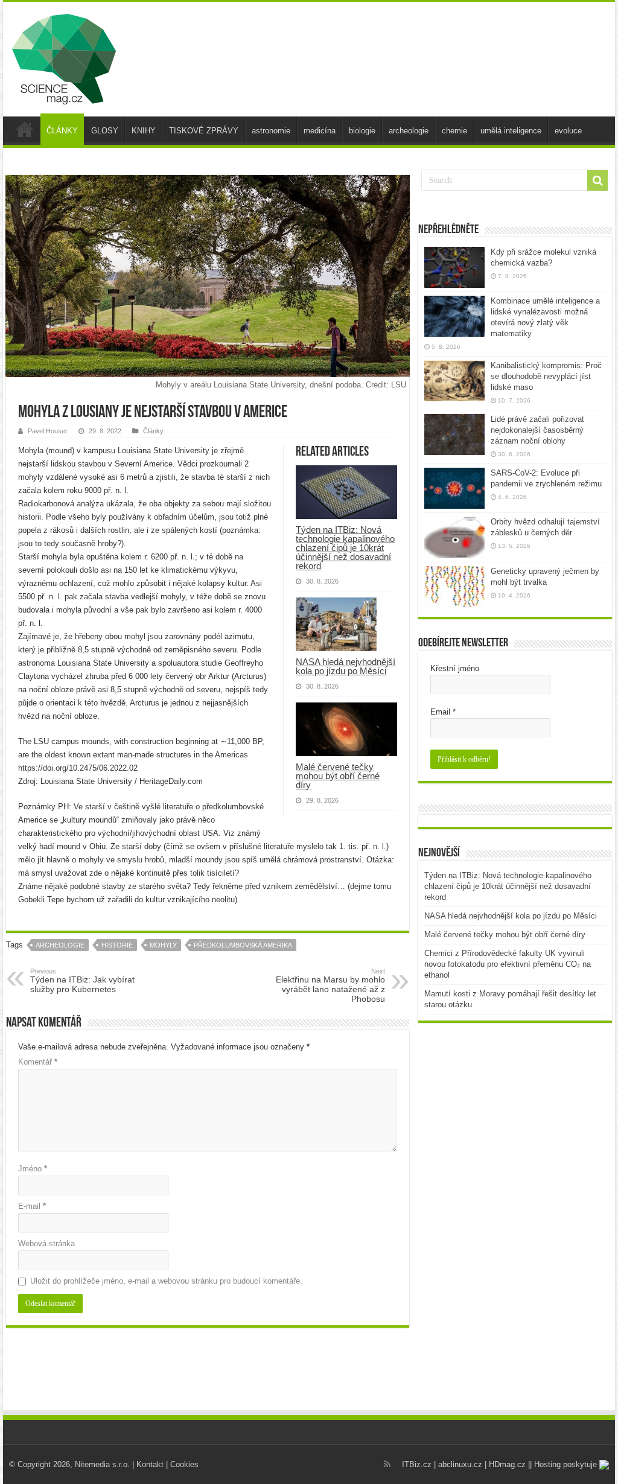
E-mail (32, 1206)
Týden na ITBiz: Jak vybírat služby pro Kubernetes (82, 980)
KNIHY (144, 130)
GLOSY (104, 130)
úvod (24, 129)
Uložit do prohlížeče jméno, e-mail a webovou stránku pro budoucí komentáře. (166, 1280)
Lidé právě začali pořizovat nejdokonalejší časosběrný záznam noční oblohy (537, 430)
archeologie (408, 130)
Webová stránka (46, 1243)
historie (117, 945)
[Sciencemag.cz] (64, 56)
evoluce (568, 130)
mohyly (163, 945)
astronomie (271, 130)
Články (153, 431)
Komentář (37, 1061)
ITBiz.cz (417, 1464)
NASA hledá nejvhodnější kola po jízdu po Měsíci (345, 666)
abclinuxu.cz (460, 1464)
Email (443, 711)
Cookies (184, 1464)
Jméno (32, 1168)
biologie (362, 130)
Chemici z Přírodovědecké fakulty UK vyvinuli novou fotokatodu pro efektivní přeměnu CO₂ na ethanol (507, 964)
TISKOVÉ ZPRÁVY (203, 130)
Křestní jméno (454, 668)
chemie (454, 130)
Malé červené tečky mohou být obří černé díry (338, 776)
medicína (320, 130)
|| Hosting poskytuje (563, 1464)
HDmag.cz (507, 1464)
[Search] (597, 180)
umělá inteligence (510, 130)
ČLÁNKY (62, 130)
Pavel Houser (48, 431)
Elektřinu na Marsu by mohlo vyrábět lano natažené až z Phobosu (330, 985)
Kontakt (150, 1464)
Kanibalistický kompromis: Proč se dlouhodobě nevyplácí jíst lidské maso (546, 376)
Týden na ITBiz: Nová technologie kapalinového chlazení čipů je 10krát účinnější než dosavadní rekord (345, 547)
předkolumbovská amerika (243, 945)
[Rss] (387, 1464)
